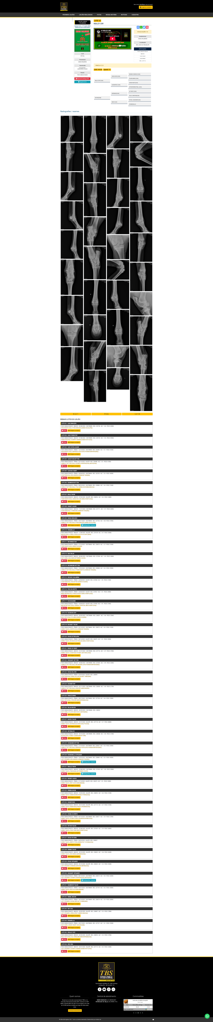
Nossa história (111, 15)
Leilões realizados (85, 15)
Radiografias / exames (89, 525)
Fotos (99, 15)
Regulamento (83, 82)
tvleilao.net (98, 1019)
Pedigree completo (75, 430)
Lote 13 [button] (137, 414)
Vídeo (64, 430)
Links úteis (66, 19)
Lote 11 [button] (76, 414)
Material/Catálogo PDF (83, 78)
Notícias (124, 15)
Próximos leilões (69, 15)
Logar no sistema (146, 7)
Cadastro (135, 15)
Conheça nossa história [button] (75, 1010)
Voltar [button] (107, 414)
